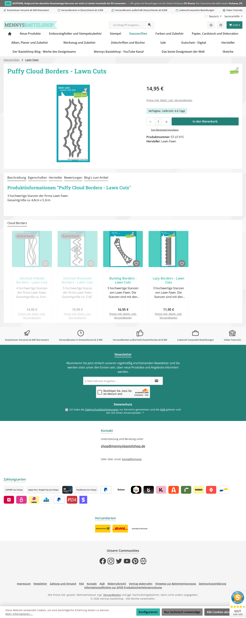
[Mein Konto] (221, 25)
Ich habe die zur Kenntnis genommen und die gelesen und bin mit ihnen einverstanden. (125, 411)
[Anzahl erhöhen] (166, 121)
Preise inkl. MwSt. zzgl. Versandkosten (169, 100)
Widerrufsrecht (117, 583)
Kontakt (92, 583)
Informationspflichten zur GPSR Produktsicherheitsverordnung (123, 587)
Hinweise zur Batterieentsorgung (175, 583)
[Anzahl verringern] (150, 121)
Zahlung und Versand (63, 583)
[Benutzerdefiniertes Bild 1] (103, 529)
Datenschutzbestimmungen (102, 409)
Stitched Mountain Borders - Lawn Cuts (77, 280)
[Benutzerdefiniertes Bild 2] (120, 529)
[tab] (16, 177)
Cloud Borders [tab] (17, 223)
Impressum (24, 583)
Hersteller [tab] (55, 178)
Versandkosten (112, 595)
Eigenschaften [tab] (37, 178)
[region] (73, 123)
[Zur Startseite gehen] (31, 25)
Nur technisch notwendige (182, 612)
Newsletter (40, 583)
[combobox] (127, 25)
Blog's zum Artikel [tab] (96, 178)
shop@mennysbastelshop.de (123, 446)
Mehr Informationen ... (19, 614)
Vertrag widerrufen (140, 583)
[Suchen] (150, 25)
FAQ (81, 583)
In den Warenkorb (205, 121)
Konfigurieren (148, 612)
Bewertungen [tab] (73, 178)
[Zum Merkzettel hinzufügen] (45, 263)
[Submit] (156, 381)
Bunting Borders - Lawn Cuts (123, 280)
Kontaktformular (132, 459)
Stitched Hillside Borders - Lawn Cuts (32, 280)
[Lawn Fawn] (234, 72)
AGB (162, 409)
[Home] (10, 33)
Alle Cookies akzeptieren (223, 612)
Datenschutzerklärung (212, 583)
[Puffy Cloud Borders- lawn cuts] (73, 123)
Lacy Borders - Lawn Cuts (168, 280)
